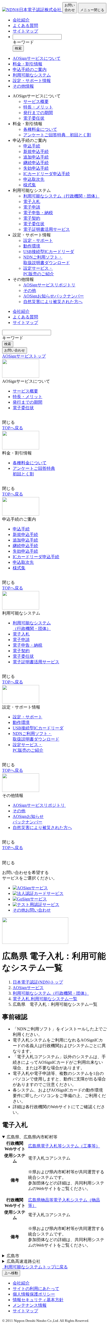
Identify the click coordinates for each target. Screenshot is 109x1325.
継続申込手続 (36, 162)
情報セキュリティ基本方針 (38, 1299)
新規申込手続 (36, 151)
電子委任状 (33, 118)
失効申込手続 (36, 168)
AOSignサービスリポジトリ (49, 285)
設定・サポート (38, 240)
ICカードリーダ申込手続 (46, 174)
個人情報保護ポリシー (34, 1294)
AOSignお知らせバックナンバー (53, 296)
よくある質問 (25, 25)
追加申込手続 (36, 157)
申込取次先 (33, 179)
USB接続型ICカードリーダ (48, 251)
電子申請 (31, 207)
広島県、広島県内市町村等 (32, 1137)
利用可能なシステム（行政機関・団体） (61, 196)
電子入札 (31, 201)
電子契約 (31, 218)
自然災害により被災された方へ (53, 301)
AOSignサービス (28, 987)
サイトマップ (25, 31)
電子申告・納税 (38, 212)
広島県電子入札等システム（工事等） (64, 1146)
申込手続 (31, 146)
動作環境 (31, 246)
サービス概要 (36, 101)
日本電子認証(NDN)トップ (38, 982)
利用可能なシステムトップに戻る (35, 1267)
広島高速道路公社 (23, 1261)
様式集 (29, 185)
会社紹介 (21, 20)
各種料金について (40, 129)
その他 (29, 290)
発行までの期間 (38, 112)
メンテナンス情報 (30, 1305)
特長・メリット (38, 107)
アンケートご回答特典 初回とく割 (57, 135)
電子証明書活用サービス (46, 229)
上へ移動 (11, 1273)
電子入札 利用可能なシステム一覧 (45, 999)
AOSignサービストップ (24, 356)
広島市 (13, 1256)
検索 (18, 48)
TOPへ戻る (12, 428)
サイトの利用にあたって (36, 1288)
